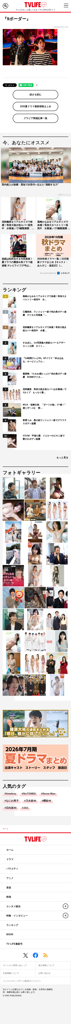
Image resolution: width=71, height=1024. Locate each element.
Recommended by (48, 273)
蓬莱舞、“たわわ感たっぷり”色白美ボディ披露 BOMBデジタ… (44, 375)
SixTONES (29, 793)
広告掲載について (11, 973)
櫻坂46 (47, 800)
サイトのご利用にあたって (15, 965)
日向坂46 (11, 807)
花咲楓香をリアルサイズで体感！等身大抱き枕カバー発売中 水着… (44, 329)
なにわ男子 (12, 800)
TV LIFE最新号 (14, 944)
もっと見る (62, 457)
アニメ (9, 878)
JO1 (25, 807)
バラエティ (12, 868)
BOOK (9, 934)
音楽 (8, 887)
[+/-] (65, 906)
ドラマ (9, 859)
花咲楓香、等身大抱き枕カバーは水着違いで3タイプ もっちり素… (44, 391)
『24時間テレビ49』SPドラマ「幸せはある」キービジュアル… (43, 360)
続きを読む (36, 94)
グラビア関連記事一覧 (35, 118)
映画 (8, 896)
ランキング (12, 925)
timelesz (11, 793)
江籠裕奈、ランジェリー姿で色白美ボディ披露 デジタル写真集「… (44, 313)
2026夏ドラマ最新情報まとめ (35, 106)
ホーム (5, 829)
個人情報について (46, 965)
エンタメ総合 (13, 906)
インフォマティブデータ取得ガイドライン (22, 981)
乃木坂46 (31, 800)
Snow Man (49, 793)
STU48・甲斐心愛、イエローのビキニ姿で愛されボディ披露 (44, 437)
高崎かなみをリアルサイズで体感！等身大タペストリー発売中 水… (44, 298)
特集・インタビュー (17, 915)
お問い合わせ (44, 973)
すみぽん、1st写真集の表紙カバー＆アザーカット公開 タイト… (44, 344)
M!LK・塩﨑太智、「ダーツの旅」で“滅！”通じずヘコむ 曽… (44, 406)
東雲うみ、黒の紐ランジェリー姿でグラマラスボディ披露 (44, 422)
